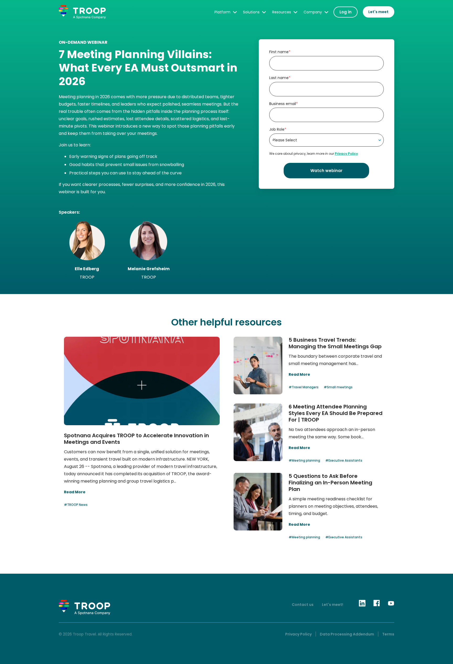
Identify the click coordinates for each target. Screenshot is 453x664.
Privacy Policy (346, 153)
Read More (74, 492)
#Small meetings (338, 387)
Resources (281, 12)
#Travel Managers (304, 387)
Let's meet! (332, 604)
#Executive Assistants (343, 460)
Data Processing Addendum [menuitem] (347, 634)
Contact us (303, 604)
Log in (345, 12)
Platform (222, 12)
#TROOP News (76, 504)
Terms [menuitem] (388, 634)
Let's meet (378, 11)
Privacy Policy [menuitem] (298, 634)
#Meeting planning (304, 460)
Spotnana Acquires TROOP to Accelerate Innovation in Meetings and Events (136, 439)
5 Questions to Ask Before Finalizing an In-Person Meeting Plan (330, 482)
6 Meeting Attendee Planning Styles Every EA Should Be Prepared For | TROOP (335, 413)
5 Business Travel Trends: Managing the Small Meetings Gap (335, 343)
